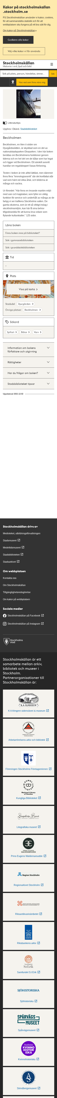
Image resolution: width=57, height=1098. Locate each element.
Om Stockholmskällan (14, 585)
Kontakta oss (9, 578)
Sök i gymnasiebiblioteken (19, 240)
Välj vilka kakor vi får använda (24, 51)
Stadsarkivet (9, 562)
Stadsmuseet (10, 540)
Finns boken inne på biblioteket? (22, 232)
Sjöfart (10, 332)
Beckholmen (31, 309)
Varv (36, 332)
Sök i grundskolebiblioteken (20, 247)
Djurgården (24, 303)
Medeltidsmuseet (12, 547)
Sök (53, 73)
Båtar (24, 332)
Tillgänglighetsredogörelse (17, 592)
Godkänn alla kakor (18, 39)
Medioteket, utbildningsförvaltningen (21, 533)
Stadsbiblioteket (28, 129)
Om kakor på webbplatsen (16, 599)
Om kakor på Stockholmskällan (19, 30)
